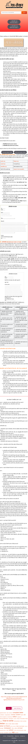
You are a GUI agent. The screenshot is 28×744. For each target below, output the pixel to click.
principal (20, 728)
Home (4, 736)
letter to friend (5, 726)
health (1, 721)
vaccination (6, 732)
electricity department (4, 718)
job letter (24, 721)
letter (2, 723)
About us (17, 736)
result (7, 730)
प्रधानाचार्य (16, 732)
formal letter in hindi (24, 718)
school (11, 730)
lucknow (26, 726)
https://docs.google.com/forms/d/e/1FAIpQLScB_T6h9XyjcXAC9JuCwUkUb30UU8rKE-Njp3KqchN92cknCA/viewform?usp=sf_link (14, 698)
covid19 (18, 714)
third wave (1, 732)
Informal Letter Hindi (20, 152)
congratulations (7, 714)
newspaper (7, 728)
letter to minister (13, 726)
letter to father (15, 723)
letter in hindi (8, 723)
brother (10, 712)
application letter (3, 712)
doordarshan (9, 716)
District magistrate (3, 716)
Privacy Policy (10, 736)
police (16, 728)
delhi (25, 714)
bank (7, 712)
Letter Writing (17, 708)
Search (24, 12)
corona (13, 714)
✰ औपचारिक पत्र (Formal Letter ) (14, 21)
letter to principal (20, 726)
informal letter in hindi (18, 721)
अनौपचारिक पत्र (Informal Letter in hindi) (11, 242)
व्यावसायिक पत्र (4, 166)
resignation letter (3, 730)
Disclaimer (14, 738)
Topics (8, 708)
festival (18, 718)
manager (1, 728)
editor (15, 717)
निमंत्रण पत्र (16, 161)
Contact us (22, 736)
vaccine (10, 732)
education (19, 716)
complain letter (18, 712)
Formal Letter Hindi (7, 152)
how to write (8, 720)
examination (11, 718)
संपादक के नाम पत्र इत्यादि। (19, 169)
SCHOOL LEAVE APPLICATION (18, 730)
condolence (2, 714)
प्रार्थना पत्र (3, 161)
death (22, 714)
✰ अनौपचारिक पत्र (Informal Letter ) (14, 26)
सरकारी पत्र (3, 164)
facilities (15, 718)
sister (25, 730)
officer (13, 728)
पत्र (13, 732)
